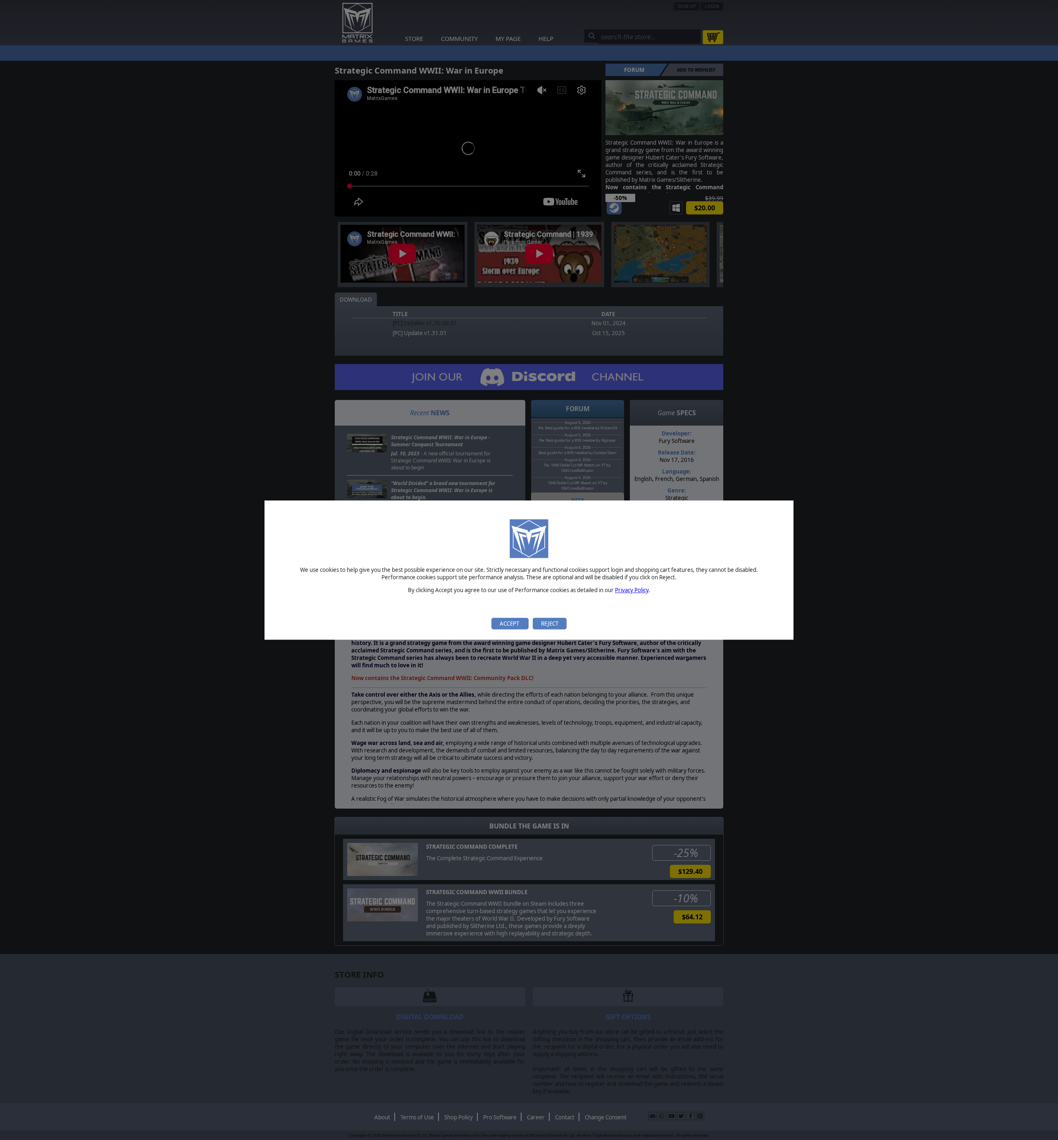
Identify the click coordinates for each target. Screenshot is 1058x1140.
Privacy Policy (631, 590)
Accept (510, 623)
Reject (549, 623)
